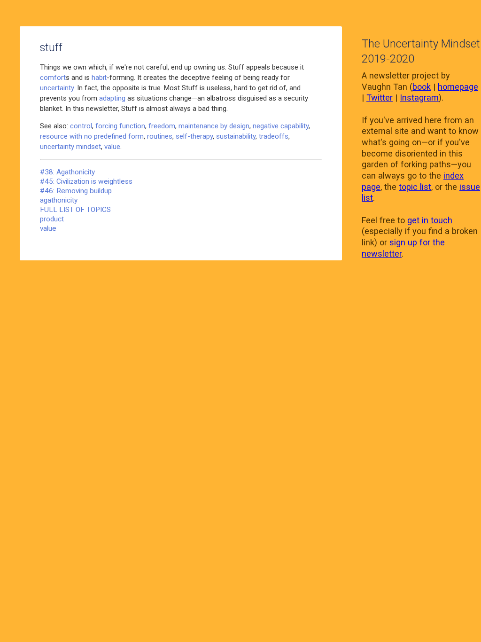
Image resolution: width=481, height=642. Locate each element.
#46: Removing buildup (76, 191)
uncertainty (57, 88)
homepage (458, 87)
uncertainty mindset (70, 146)
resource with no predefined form (92, 136)
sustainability (236, 136)
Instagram (419, 97)
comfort (53, 77)
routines (159, 136)
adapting (112, 98)
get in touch (429, 220)
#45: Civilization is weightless (86, 181)
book (421, 87)
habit (99, 77)
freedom (161, 126)
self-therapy (194, 136)
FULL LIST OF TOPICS (75, 209)
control (81, 126)
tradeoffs (273, 136)
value (112, 146)
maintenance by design (213, 126)
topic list (415, 187)
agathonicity (59, 200)
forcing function (120, 126)
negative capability (281, 126)
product (52, 219)
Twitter (379, 97)
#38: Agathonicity (67, 172)
